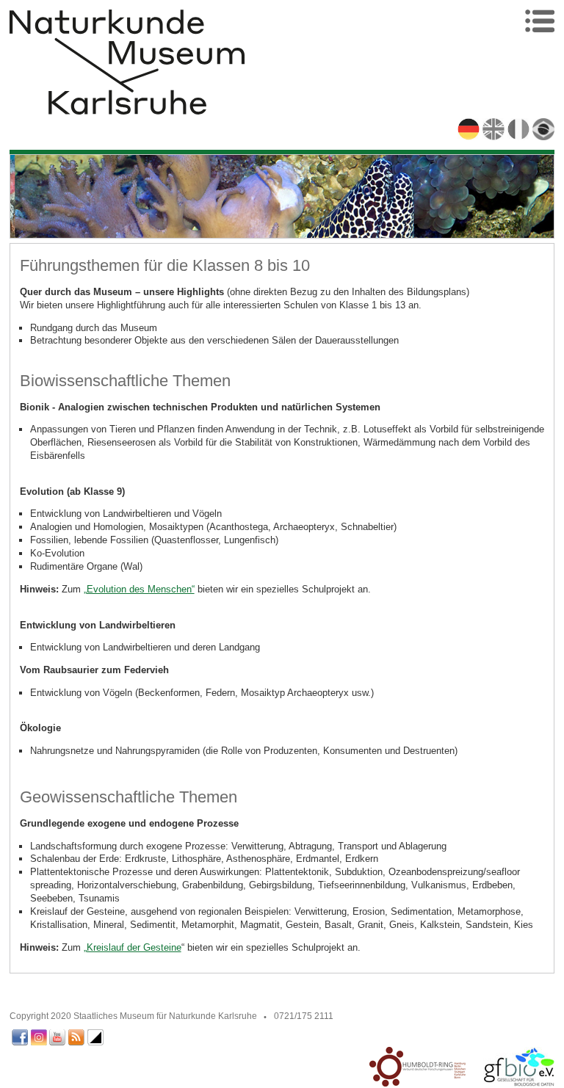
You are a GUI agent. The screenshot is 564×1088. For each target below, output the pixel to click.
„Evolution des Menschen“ (139, 589)
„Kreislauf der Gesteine (132, 947)
